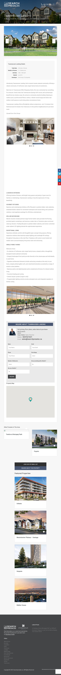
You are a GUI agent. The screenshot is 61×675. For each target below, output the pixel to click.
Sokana (19, 507)
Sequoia (19, 575)
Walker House (21, 609)
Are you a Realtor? (12, 372)
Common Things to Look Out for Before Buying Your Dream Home (44, 634)
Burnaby (6, 647)
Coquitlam (6, 648)
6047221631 (27, 341)
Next (53, 41)
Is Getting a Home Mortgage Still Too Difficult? (44, 632)
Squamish (6, 663)
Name (9, 348)
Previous (7, 41)
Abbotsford (7, 645)
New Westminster (8, 657)
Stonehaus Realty (10, 638)
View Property (16, 434)
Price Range (34, 356)
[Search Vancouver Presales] (12, 6)
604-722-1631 (47, 4)
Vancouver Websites (53, 673)
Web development (45, 673)
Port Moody (7, 658)
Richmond (6, 660)
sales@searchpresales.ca (32, 343)
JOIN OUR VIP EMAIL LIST (30, 468)
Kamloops (6, 652)
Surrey (5, 665)
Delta (5, 650)
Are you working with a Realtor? (38, 364)
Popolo (36, 455)
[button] (32, 405)
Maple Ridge (7, 655)
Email (32, 348)
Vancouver (7, 666)
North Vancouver (8, 662)
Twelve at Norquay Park (14, 438)
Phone (9, 356)
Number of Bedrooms (13, 364)
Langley (6, 653)
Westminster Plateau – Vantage (27, 541)
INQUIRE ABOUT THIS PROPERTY (30, 472)
